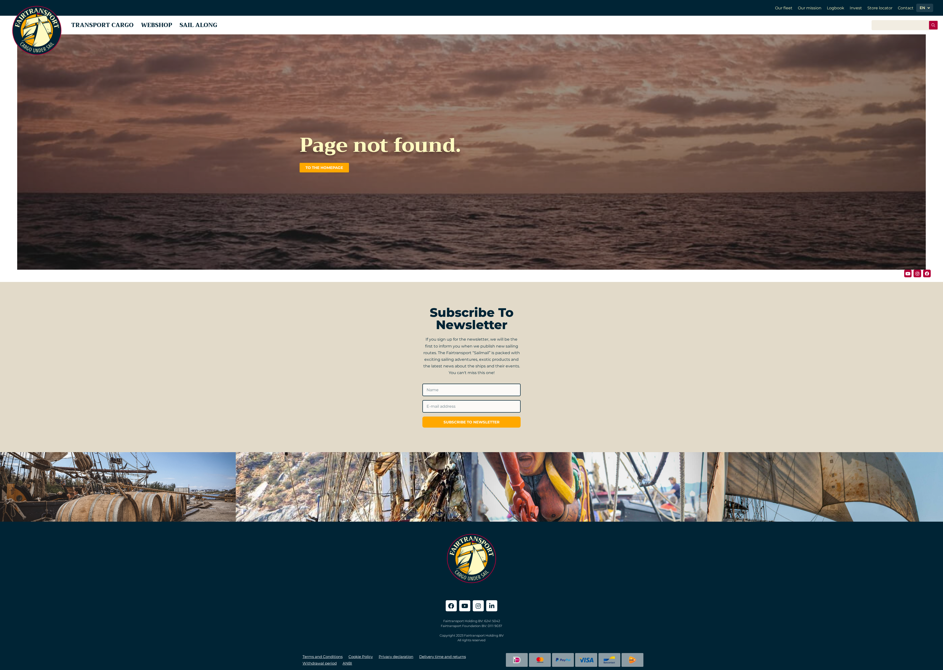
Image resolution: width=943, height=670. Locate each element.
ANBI (347, 663)
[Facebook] (927, 273)
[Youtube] (908, 273)
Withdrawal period (320, 663)
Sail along (198, 25)
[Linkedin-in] (491, 605)
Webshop (156, 25)
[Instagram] (917, 273)
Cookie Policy (360, 656)
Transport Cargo (102, 25)
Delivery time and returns (442, 656)
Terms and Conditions (323, 656)
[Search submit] (933, 25)
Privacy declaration (396, 656)
